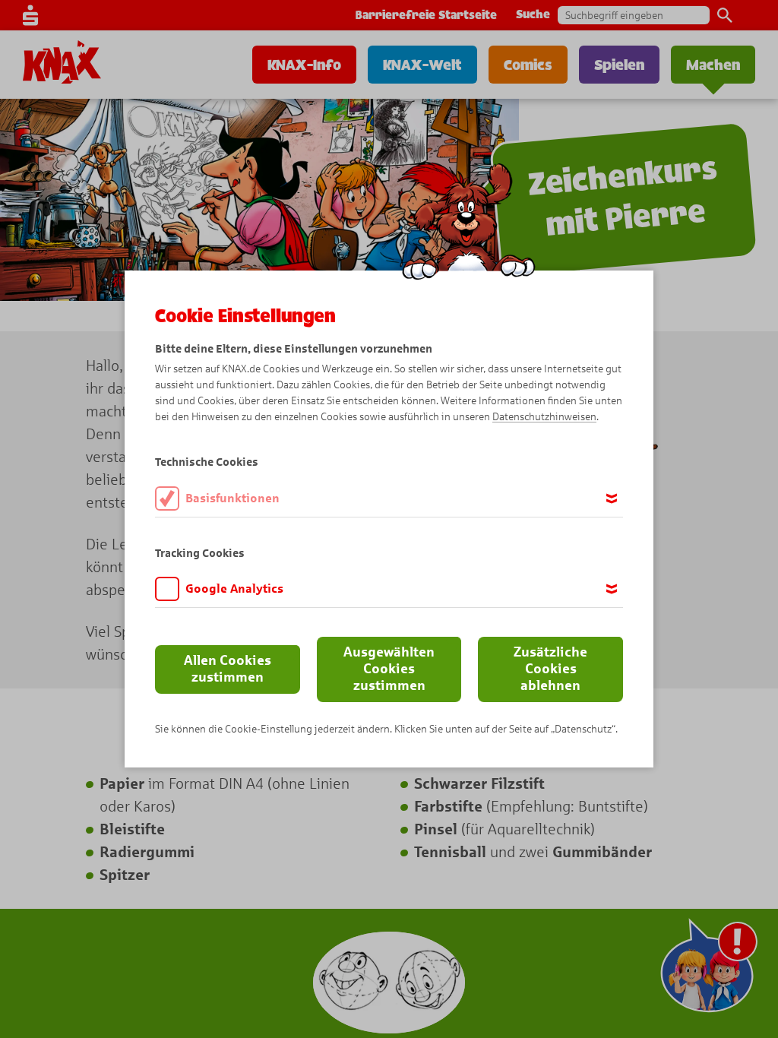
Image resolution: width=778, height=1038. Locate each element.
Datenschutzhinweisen (544, 416)
